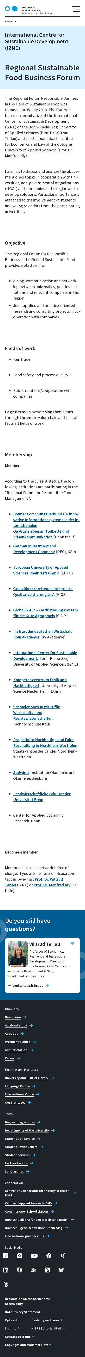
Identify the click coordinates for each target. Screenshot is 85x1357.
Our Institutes (15, 1102)
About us (11, 1033)
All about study (16, 1025)
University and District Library (26, 1078)
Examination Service (20, 1138)
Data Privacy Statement (22, 1312)
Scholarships (14, 1171)
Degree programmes (20, 1122)
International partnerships (24, 1236)
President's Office (17, 1042)
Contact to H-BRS (18, 1336)
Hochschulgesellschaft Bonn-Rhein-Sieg (33, 1228)
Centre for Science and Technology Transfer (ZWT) (37, 1193)
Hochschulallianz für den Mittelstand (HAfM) (36, 1219)
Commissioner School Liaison (26, 1211)
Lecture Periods (16, 1163)
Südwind (21, 772)
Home (8, 21)
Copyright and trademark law (26, 1345)
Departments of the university (27, 1130)
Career (9, 1058)
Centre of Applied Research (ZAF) (28, 1203)
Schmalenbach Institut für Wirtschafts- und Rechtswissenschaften (36, 712)
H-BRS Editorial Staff (46, 1328)
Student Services (17, 1155)
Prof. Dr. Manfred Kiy (52, 884)
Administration (16, 1050)
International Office (19, 1094)
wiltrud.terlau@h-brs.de (25, 985)
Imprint (10, 1328)
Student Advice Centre (21, 1147)
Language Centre (17, 1086)
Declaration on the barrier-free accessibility (27, 1301)
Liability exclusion (46, 1320)
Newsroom (13, 1017)
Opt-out (11, 1320)
